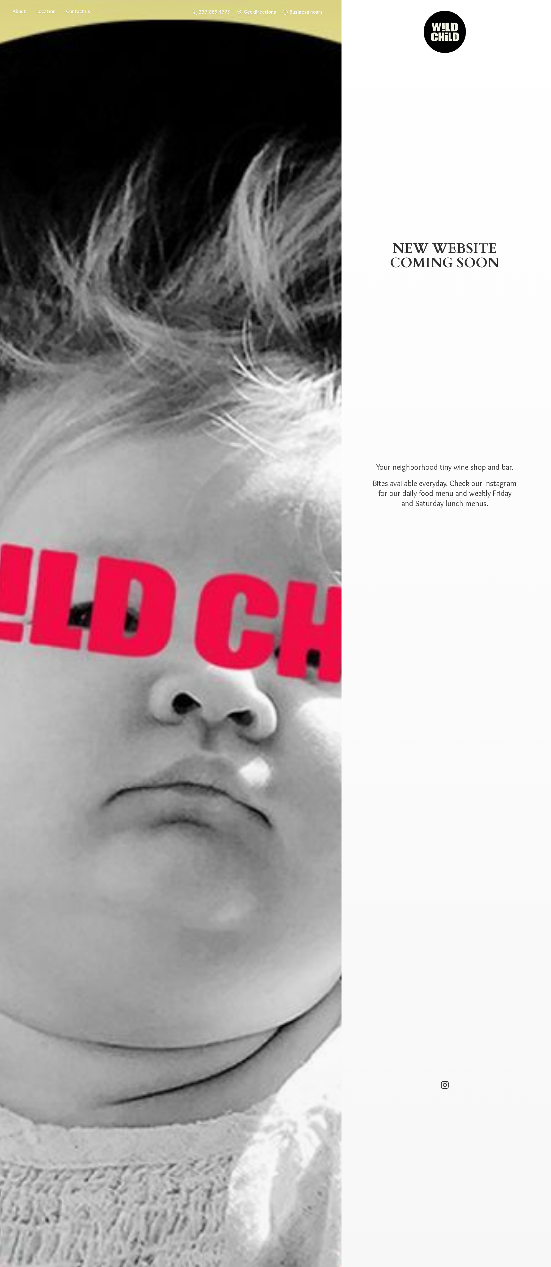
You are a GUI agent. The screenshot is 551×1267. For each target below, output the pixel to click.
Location (45, 11)
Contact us (78, 11)
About (19, 11)
